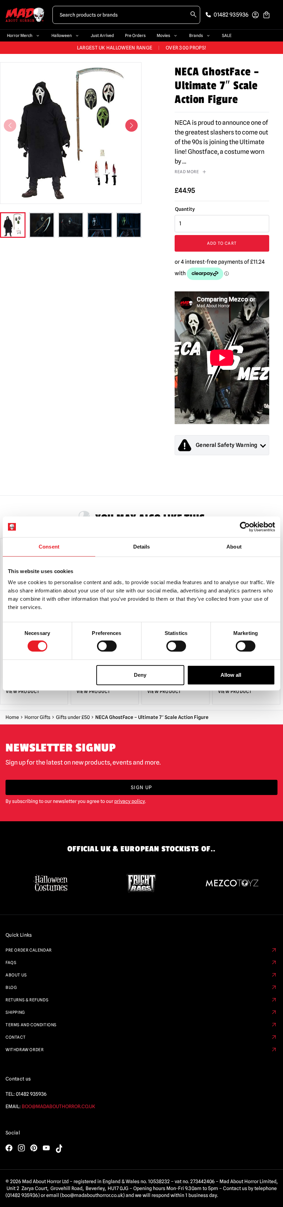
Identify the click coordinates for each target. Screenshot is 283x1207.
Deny (140, 675)
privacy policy (129, 801)
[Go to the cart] (266, 15)
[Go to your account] (255, 15)
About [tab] (234, 547)
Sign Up (141, 787)
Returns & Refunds (27, 999)
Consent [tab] (49, 547)
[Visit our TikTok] (58, 1148)
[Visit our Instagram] (21, 1147)
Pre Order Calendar (29, 950)
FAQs (11, 962)
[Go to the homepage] (25, 15)
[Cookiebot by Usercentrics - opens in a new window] (245, 527)
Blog (11, 987)
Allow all (231, 675)
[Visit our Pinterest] (33, 1147)
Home (12, 717)
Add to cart (222, 243)
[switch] (107, 646)
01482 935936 (31, 1094)
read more (187, 171)
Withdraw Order (24, 1049)
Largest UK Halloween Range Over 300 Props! (141, 47)
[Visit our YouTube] (46, 1147)
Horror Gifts (37, 717)
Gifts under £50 (73, 717)
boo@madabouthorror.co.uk (58, 1106)
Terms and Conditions (31, 1024)
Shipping (15, 1012)
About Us (16, 974)
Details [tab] (141, 547)
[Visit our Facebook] (9, 1147)
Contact (16, 1037)
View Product (23, 691)
